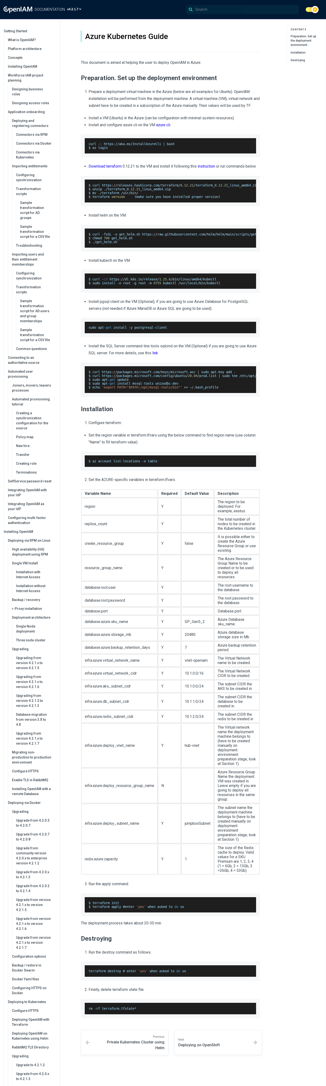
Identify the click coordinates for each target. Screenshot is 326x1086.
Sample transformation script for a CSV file (35, 232)
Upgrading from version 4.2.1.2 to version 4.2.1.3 (29, 701)
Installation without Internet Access (30, 588)
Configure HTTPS (25, 771)
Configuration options (29, 956)
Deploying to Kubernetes (27, 1002)
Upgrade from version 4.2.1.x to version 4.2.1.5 (33, 905)
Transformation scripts (28, 191)
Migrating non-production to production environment (31, 757)
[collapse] (53, 31)
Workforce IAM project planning (25, 77)
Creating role (26, 463)
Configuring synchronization (29, 177)
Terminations (26, 472)
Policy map (24, 437)
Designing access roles (30, 103)
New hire (23, 446)
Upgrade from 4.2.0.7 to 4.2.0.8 (32, 836)
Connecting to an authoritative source (23, 360)
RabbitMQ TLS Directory (30, 1047)
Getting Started (15, 31)
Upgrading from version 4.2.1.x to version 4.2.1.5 (29, 663)
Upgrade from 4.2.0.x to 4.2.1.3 (32, 874)
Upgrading (20, 649)
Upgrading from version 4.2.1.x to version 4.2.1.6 (29, 682)
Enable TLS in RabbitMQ (30, 780)
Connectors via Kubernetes (28, 154)
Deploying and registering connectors (30, 123)
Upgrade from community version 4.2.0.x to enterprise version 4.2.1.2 (31, 855)
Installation (298, 52)
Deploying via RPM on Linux (29, 540)
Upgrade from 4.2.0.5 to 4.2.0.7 (32, 823)
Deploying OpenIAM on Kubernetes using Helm (30, 1035)
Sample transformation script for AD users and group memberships (34, 311)
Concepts (15, 58)
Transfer (23, 455)
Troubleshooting (29, 245)
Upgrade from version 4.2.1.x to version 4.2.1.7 (33, 943)
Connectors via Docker (34, 143)
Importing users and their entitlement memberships (28, 259)
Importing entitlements (29, 166)
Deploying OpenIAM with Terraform (30, 1022)
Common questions (31, 349)
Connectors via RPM (31, 134)
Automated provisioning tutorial (31, 401)
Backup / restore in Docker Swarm (26, 967)
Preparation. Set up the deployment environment (303, 41)
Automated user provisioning (20, 374)
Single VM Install (25, 563)
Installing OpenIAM (22, 66)
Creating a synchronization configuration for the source (32, 420)
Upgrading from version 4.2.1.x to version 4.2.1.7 (29, 738)
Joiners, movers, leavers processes (31, 387)
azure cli (163, 125)
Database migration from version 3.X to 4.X (31, 719)
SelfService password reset (29, 481)
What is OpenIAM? (22, 40)
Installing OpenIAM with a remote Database (31, 791)
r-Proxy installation (27, 609)
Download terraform (105, 166)
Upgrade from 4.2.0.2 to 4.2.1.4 (32, 888)
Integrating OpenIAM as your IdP (26, 506)
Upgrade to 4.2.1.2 (30, 1065)
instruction (206, 166)
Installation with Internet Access (28, 574)
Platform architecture (25, 49)
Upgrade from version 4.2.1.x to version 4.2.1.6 (33, 924)
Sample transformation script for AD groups (32, 210)
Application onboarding (26, 112)
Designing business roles (27, 91)
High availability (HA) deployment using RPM (30, 551)
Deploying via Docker (24, 803)
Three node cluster (31, 640)
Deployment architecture (31, 617)
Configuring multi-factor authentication (27, 520)
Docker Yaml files (25, 979)
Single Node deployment (25, 628)
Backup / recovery (26, 600)
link (155, 353)
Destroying (298, 60)
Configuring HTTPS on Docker (29, 990)
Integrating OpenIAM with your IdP (27, 492)
